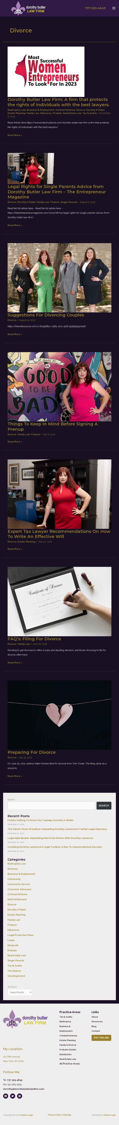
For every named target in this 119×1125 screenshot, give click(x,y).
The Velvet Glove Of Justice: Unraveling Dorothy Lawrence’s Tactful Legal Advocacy (57, 829)
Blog (94, 1026)
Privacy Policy (55, 1115)
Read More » (15, 135)
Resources (97, 1021)
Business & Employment (40, 110)
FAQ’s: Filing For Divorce (34, 638)
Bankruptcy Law (17, 110)
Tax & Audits (89, 113)
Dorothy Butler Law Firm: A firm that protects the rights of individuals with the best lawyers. (58, 102)
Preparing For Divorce (32, 752)
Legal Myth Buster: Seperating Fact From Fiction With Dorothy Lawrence (50, 838)
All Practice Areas (70, 1063)
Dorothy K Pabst (95, 110)
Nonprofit (13, 945)
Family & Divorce (68, 1045)
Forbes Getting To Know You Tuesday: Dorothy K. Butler (41, 820)
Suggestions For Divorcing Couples (46, 315)
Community (14, 879)
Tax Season (14, 970)
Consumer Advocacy (19, 889)
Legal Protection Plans (21, 935)
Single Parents (69, 202)
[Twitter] (12, 1096)
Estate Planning (16, 113)
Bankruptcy (65, 1021)
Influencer (46, 113)
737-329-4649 (14, 1080)
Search (11, 799)
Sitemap (67, 1115)
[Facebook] (5, 1096)
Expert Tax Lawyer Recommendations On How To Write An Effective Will (59, 534)
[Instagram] (19, 1096)
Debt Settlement (17, 899)
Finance (55, 202)
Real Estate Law (72, 113)
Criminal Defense (65, 110)
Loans (11, 940)
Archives (12, 986)
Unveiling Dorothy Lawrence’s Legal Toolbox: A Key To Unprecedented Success (55, 847)
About (95, 1017)
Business (13, 868)
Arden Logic (27, 1115)
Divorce (80, 110)
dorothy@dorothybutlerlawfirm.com (23, 1089)
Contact (96, 1031)
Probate (57, 113)
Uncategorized (16, 976)
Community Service (19, 884)
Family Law (32, 113)
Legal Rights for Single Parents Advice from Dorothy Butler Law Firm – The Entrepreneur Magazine (57, 192)
